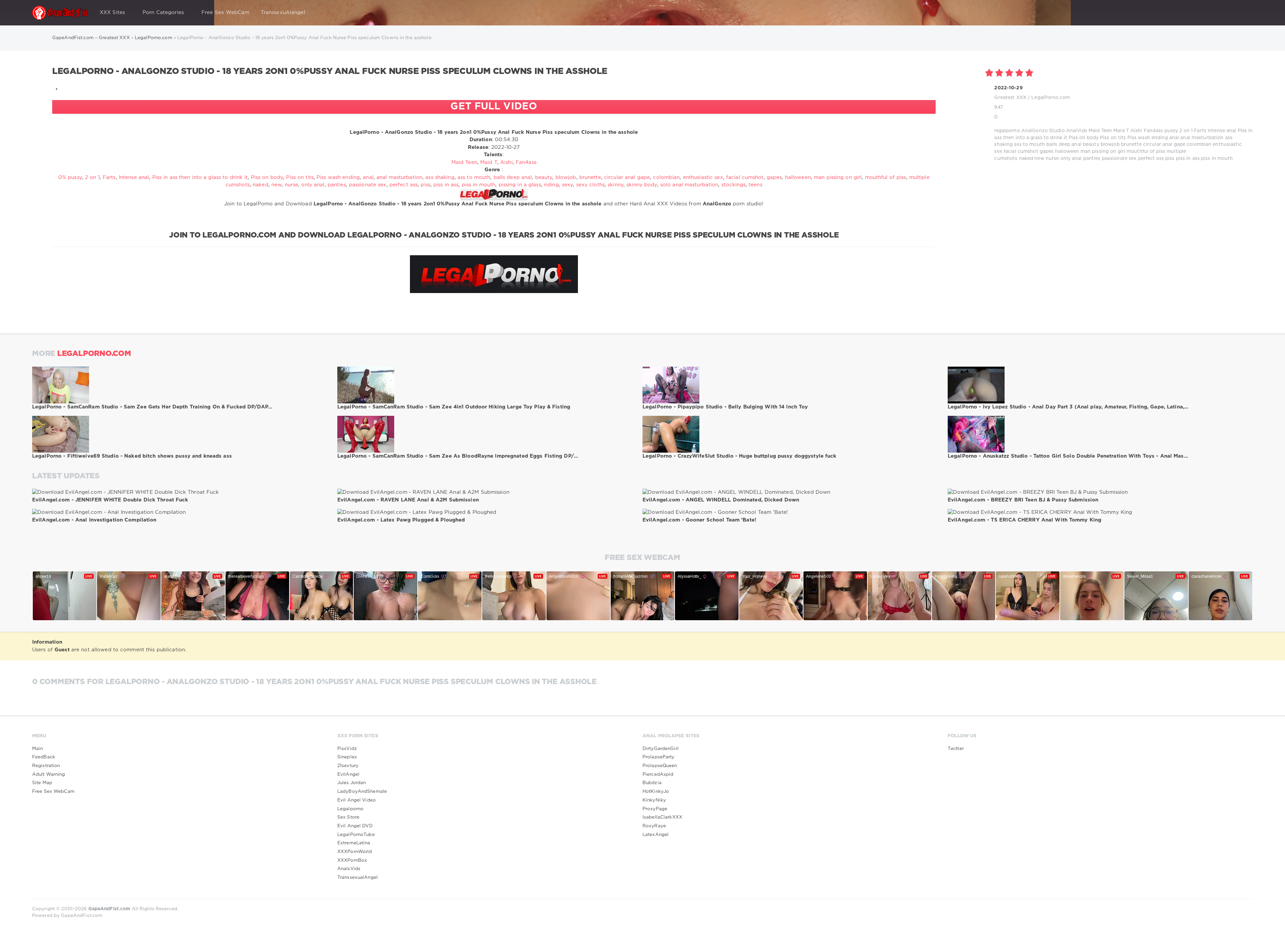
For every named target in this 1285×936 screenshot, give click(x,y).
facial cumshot (1021, 152)
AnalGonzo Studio (1043, 131)
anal (1174, 138)
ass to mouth (1029, 145)
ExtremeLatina (353, 843)
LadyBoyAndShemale (362, 791)
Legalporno (350, 809)
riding (551, 185)
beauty (1091, 145)
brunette (1131, 145)
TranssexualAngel (357, 877)
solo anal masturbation (689, 185)
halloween (1067, 152)
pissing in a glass (520, 185)
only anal (1071, 159)
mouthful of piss (1146, 152)
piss (1169, 159)
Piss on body (1084, 138)
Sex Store (348, 817)
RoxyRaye (654, 826)
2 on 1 (1186, 131)
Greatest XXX (1010, 98)
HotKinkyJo (655, 791)
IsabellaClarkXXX (662, 817)
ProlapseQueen (659, 766)
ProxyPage (654, 809)
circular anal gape (1164, 145)
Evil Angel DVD (355, 826)
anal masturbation (1201, 138)
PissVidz (347, 749)
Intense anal (1222, 131)
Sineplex (347, 757)
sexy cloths (590, 185)
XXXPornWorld (354, 852)
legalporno (1007, 131)
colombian (1199, 145)
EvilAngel (348, 774)
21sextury (347, 766)
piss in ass (1188, 159)
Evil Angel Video (356, 800)
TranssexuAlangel (283, 12)
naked (1026, 159)
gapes (1047, 152)
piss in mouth (1217, 159)
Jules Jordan (351, 783)
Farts (1200, 131)
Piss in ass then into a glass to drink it (200, 177)
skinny (615, 185)
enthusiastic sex (703, 177)
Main (37, 749)
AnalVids (1076, 131)
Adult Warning (48, 774)
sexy (567, 185)
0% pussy (70, 177)
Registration (46, 766)
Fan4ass (1153, 131)
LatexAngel (655, 835)
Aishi (1136, 131)
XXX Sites (112, 12)
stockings (733, 185)
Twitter (956, 749)
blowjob (1110, 145)
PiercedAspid (657, 774)
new (1039, 159)
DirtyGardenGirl (660, 749)
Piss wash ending (1147, 138)
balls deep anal (1064, 145)
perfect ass (1151, 159)
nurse (1052, 159)
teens (755, 185)
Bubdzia (652, 783)
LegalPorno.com (1050, 98)
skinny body (641, 185)
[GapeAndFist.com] (60, 12)
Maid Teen (1100, 131)
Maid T (1121, 131)
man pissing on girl (1103, 152)
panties (1092, 159)
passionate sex (1119, 159)
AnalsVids (348, 869)
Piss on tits (1113, 138)
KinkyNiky (654, 800)
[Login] (1243, 12)
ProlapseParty (658, 757)
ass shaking (439, 177)
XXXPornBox (352, 860)
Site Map (42, 783)
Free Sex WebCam (225, 12)
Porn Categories (163, 12)
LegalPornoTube (356, 835)
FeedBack (43, 757)
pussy (1171, 131)
